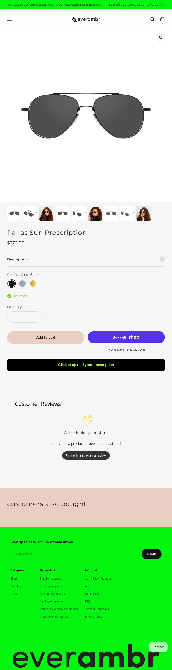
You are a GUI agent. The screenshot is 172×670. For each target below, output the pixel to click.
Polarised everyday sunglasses (59, 609)
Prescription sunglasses (54, 616)
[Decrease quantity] (13, 317)
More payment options (126, 349)
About (88, 586)
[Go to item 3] (46, 214)
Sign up (151, 554)
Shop (13, 578)
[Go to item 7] (111, 214)
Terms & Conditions (97, 609)
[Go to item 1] (14, 214)
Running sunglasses (52, 593)
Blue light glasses (50, 578)
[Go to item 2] (30, 214)
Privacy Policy (93, 616)
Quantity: (14, 307)
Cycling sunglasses (52, 601)
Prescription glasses (52, 586)
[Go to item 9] (143, 214)
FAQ (87, 601)
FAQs (13, 593)
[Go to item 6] (95, 214)
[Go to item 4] (63, 214)
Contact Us (92, 593)
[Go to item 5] (79, 214)
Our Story (16, 586)
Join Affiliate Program (98, 578)
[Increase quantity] (35, 317)
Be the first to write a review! (86, 455)
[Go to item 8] (127, 214)
